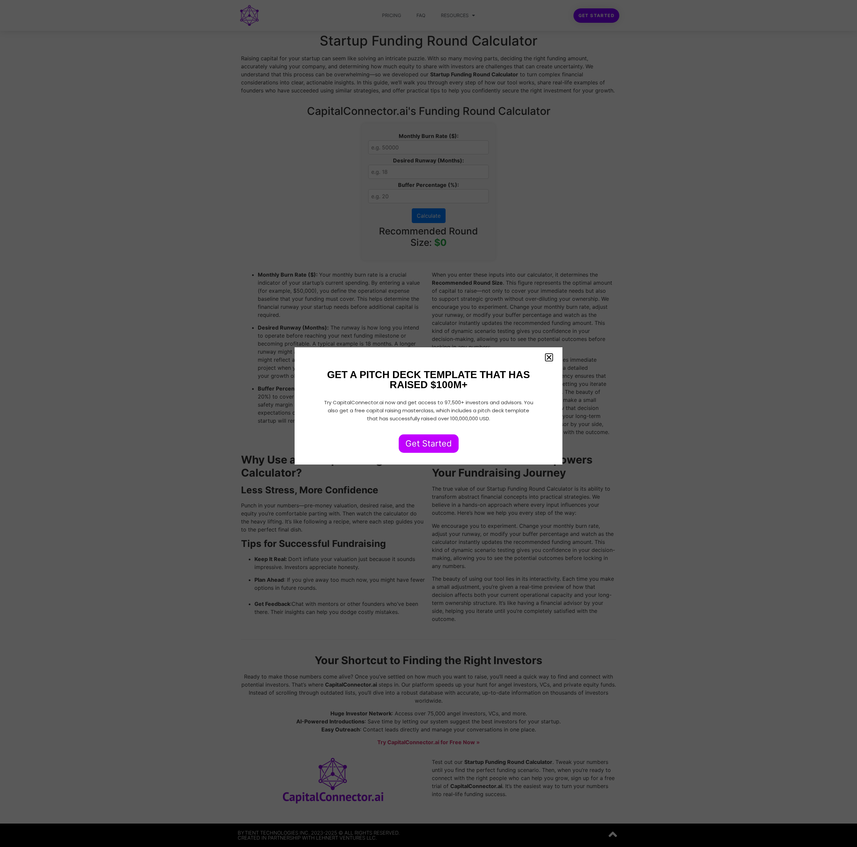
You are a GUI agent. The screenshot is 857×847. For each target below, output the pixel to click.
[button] (549, 357)
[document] (428, 423)
